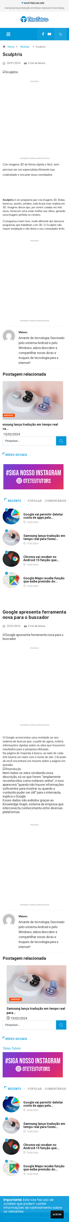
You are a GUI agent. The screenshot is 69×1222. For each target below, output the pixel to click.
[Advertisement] (34, 121)
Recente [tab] (14, 501)
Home (11, 46)
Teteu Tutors (12, 1048)
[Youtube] (49, 34)
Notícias (25, 46)
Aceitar (57, 1214)
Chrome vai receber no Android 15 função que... (41, 558)
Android (11, 415)
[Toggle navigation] (8, 34)
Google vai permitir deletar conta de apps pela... (43, 515)
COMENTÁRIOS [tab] (55, 501)
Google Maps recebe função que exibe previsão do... (44, 579)
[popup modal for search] (60, 34)
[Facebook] (43, 34)
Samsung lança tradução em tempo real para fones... (44, 537)
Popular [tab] (35, 501)
